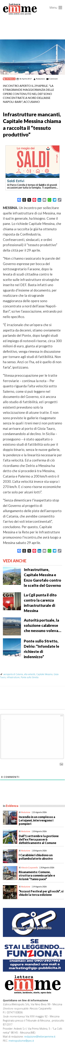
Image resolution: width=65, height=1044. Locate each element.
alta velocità (29, 674)
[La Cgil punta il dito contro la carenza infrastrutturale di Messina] (12, 601)
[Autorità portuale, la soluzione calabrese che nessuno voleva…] (12, 626)
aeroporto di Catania (13, 674)
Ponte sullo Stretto (29, 677)
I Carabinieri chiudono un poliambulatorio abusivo (36, 856)
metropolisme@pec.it (21, 1040)
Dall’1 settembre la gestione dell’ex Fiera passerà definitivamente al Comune (39, 839)
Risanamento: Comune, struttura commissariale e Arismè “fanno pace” (37, 875)
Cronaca (10, 79)
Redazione (40, 79)
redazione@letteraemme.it (39, 1036)
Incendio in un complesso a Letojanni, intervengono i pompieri (37, 820)
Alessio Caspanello (29, 867)
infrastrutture (13, 677)
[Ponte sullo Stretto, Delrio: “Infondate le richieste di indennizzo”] (12, 647)
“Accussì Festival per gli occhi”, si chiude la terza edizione (41, 893)
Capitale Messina (44, 674)
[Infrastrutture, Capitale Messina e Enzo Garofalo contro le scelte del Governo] (12, 575)
